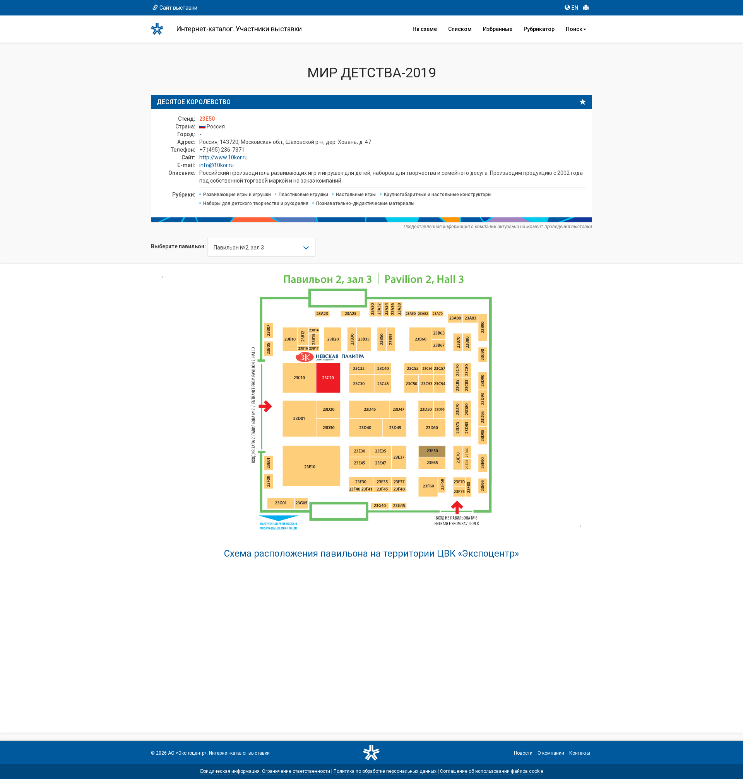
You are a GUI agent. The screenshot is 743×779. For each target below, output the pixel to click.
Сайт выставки (178, 8)
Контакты (579, 753)
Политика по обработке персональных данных (385, 771)
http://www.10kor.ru (223, 157)
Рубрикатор (539, 29)
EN (575, 8)
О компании (551, 753)
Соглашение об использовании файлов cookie (491, 771)
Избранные (497, 29)
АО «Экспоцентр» (187, 753)
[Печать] (586, 8)
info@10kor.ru (216, 165)
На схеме (425, 29)
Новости (523, 753)
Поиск (574, 29)
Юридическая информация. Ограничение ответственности (265, 771)
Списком (460, 29)
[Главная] (160, 29)
